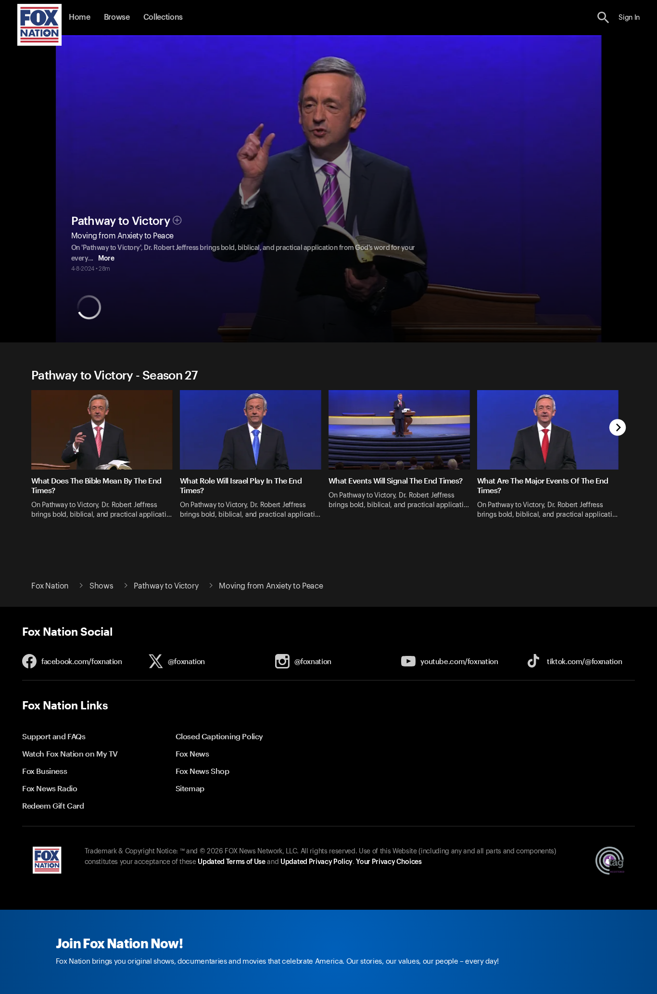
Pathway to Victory (120, 221)
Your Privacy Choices (388, 862)
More (106, 258)
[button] (603, 18)
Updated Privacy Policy (316, 862)
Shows (101, 586)
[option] (105, 460)
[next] (617, 428)
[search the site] (603, 18)
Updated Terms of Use (231, 862)
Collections (163, 17)
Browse (117, 17)
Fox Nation (50, 586)
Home (79, 17)
